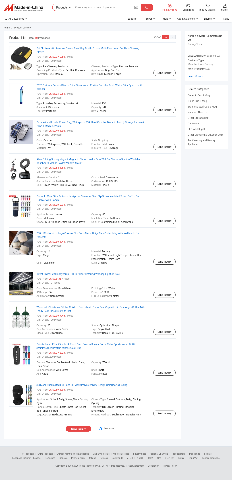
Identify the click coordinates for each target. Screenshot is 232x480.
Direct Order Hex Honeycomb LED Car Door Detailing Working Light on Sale (78, 274)
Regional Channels (159, 453)
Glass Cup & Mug (197, 101)
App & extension (186, 18)
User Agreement (136, 465)
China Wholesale (101, 453)
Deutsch (104, 457)
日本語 (150, 457)
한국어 (139, 457)
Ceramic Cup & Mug (199, 95)
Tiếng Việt (193, 457)
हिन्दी (159, 457)
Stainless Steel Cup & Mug (202, 106)
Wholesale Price (121, 453)
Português (50, 457)
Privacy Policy (170, 465)
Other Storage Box (198, 118)
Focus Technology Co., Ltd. (92, 465)
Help (165, 18)
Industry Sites (139, 453)
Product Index (178, 453)
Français (63, 457)
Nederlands (117, 457)
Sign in (224, 9)
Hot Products (27, 453)
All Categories (16, 18)
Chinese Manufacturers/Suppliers (73, 453)
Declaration (153, 465)
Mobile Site (194, 453)
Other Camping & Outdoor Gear (205, 134)
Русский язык (78, 457)
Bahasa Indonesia (211, 457)
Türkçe (181, 457)
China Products (45, 453)
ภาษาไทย (169, 457)
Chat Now (108, 428)
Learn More (196, 76)
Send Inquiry (164, 73)
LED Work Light (196, 129)
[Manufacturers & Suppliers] (23, 7)
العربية (130, 457)
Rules (226, 18)
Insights (208, 453)
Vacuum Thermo (197, 112)
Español (37, 457)
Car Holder (194, 123)
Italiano (92, 457)
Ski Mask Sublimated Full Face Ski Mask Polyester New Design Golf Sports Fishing (81, 385)
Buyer (149, 18)
